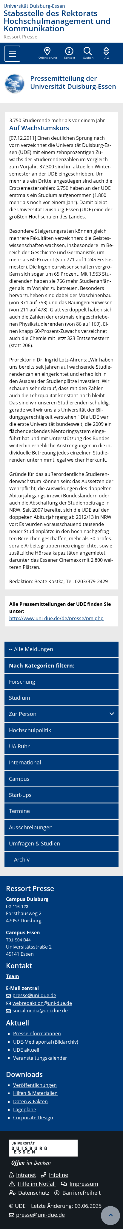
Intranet (26, 1174)
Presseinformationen (37, 1033)
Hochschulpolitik (30, 730)
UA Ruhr (19, 746)
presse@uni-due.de (34, 995)
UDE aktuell (26, 1050)
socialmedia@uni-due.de (40, 1010)
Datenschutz (33, 1192)
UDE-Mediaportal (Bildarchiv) (45, 1042)
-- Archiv (19, 859)
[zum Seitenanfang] (110, 1215)
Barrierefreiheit (81, 1192)
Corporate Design (33, 1117)
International (25, 762)
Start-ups (20, 794)
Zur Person (22, 713)
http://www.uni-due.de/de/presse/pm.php (56, 618)
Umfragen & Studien (34, 843)
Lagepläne (24, 1109)
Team (12, 976)
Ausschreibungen (31, 827)
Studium (19, 697)
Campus (19, 778)
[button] (69, 53)
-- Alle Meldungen (31, 649)
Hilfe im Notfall (37, 1183)
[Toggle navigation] (12, 54)
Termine (19, 810)
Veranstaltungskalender (40, 1058)
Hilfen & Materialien (35, 1093)
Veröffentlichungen (35, 1085)
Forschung (22, 681)
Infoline (58, 1174)
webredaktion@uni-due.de (42, 1003)
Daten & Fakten (30, 1101)
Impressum (84, 1183)
